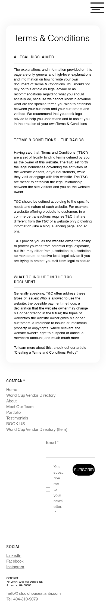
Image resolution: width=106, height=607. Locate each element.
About (11, 401)
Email (52, 442)
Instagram (15, 566)
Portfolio (13, 412)
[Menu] (97, 7)
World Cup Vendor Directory (31, 395)
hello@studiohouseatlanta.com (34, 593)
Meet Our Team (20, 406)
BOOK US (15, 423)
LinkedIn (13, 555)
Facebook (15, 561)
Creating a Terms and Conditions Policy (45, 352)
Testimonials (17, 418)
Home (11, 389)
